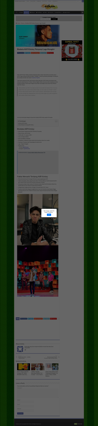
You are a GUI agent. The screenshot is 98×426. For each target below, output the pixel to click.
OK (49, 214)
